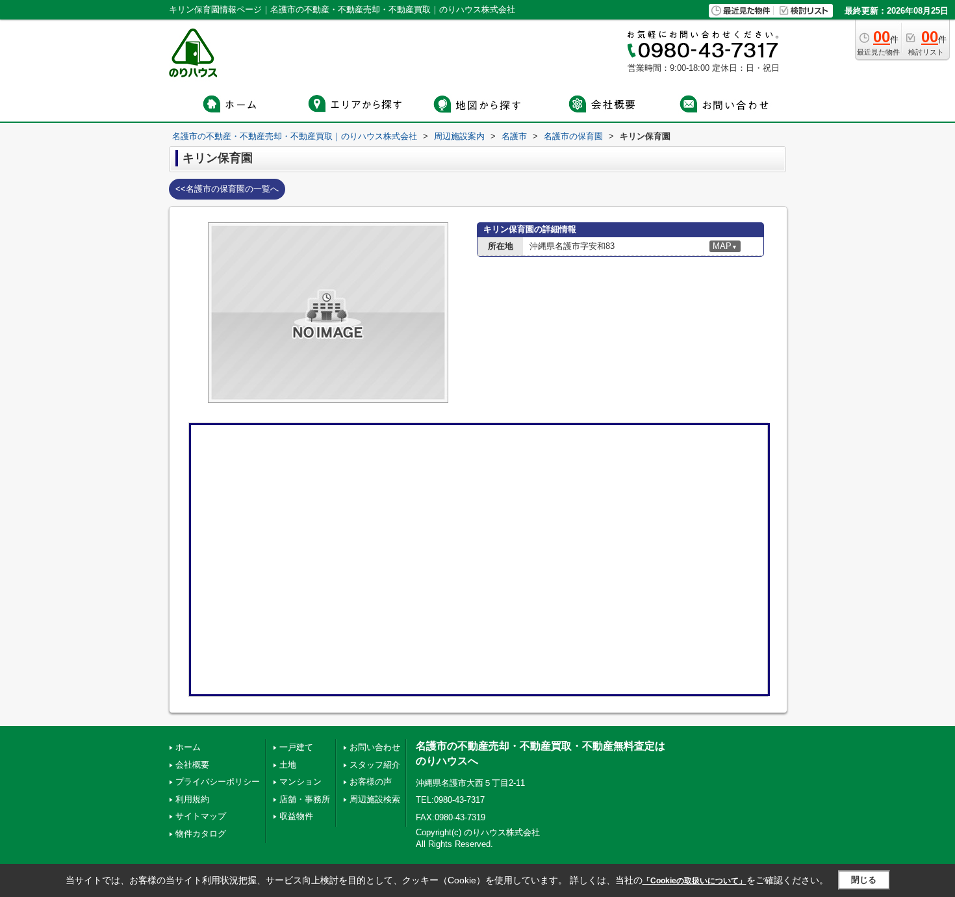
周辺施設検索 (375, 799)
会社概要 (192, 765)
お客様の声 (371, 781)
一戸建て (296, 747)
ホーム (188, 747)
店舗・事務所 (304, 799)
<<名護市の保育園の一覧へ (227, 189)
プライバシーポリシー (217, 781)
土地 (287, 765)
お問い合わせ (375, 747)
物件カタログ (200, 833)
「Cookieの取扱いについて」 (694, 880)
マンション (300, 781)
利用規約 (192, 799)
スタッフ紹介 (375, 765)
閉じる (863, 880)
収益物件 (296, 816)
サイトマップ (200, 816)
